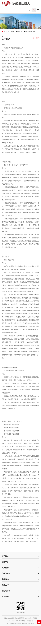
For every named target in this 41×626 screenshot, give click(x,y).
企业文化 (20, 32)
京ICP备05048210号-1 (19, 621)
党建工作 (5, 585)
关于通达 (12, 32)
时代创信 (31, 623)
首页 (5, 32)
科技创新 (5, 568)
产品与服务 (6, 573)
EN (28, 10)
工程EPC (5, 579)
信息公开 (5, 596)
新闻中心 (5, 562)
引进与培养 (6, 591)
